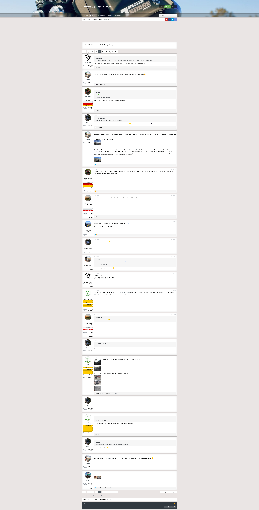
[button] (96, 15)
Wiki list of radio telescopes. (124, 292)
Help (169, 503)
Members (118, 15)
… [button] (109, 51)
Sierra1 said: (98, 317)
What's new (102, 15)
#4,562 (174, 72)
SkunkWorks (88, 62)
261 (112, 51)
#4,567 (174, 195)
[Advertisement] (129, 32)
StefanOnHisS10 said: (100, 343)
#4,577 (174, 414)
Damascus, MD (90, 111)
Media (110, 15)
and (101, 84)
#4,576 (174, 397)
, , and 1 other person (106, 164)
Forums (93, 15)
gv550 (87, 480)
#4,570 (174, 256)
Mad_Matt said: (99, 58)
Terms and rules (157, 503)
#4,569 (174, 239)
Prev (85, 51)
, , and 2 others (106, 393)
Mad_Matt (88, 79)
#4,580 (174, 472)
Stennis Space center (99, 294)
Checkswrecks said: (100, 118)
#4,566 (174, 169)
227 (93, 51)
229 (100, 51)
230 (103, 51)
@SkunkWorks (98, 60)
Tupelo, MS (90, 310)
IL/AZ (92, 235)
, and (105, 234)
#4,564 (174, 115)
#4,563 (174, 88)
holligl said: (98, 92)
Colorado (91, 67)
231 (106, 51)
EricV (88, 297)
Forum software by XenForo (93, 506)
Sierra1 (87, 122)
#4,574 (174, 340)
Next (116, 51)
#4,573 (174, 314)
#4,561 (174, 55)
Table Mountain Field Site (132, 149)
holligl (88, 228)
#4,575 (174, 357)
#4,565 (174, 132)
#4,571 (174, 273)
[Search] (175, 6)
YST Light (87, 503)
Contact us (151, 503)
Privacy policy (164, 503)
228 (96, 51)
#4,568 (174, 221)
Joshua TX (90, 128)
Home (86, 15)
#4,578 (174, 438)
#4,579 (174, 455)
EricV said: (98, 442)
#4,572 (174, 290)
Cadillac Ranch (109, 458)
